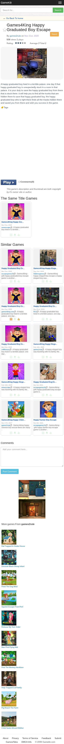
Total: (42, 43)
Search (58, 10)
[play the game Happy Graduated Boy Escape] (16, 257)
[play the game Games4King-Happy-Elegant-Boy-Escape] (48, 257)
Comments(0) (27, 182)
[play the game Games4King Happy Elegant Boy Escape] (48, 333)
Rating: (10, 43)
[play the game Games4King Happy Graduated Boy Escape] (16, 211)
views (13, 39)
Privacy (15, 738)
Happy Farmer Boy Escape (44, 420)
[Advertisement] (32, 144)
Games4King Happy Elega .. (45, 344)
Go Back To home (14, 18)
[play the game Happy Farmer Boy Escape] (48, 409)
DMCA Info (26, 742)
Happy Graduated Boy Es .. (12, 268)
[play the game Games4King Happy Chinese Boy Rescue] (16, 409)
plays (20, 39)
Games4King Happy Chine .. (13, 420)
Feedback (46, 738)
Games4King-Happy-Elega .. (45, 268)
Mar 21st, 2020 (31, 36)
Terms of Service (30, 738)
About (5, 738)
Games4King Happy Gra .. (12, 222)
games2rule (15, 36)
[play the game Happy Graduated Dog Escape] (48, 371)
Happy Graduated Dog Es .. (44, 382)
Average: (34, 43)
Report (54, 34)
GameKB (6, 2)
